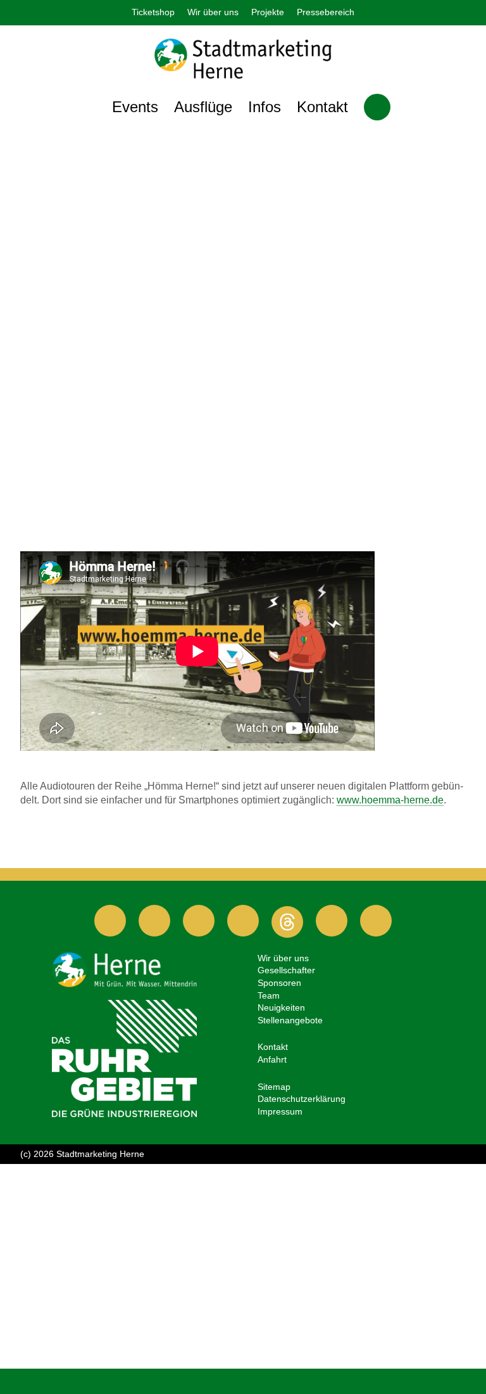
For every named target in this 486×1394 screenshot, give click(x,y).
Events (135, 106)
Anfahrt (272, 1059)
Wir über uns (213, 12)
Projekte (267, 12)
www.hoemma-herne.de (390, 800)
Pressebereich (325, 12)
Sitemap (274, 1087)
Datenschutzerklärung (302, 1099)
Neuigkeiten (281, 1007)
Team (269, 995)
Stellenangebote (290, 1020)
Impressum (280, 1111)
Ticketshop (153, 12)
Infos (264, 106)
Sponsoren (279, 983)
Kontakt (322, 106)
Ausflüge (203, 106)
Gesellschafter (286, 970)
